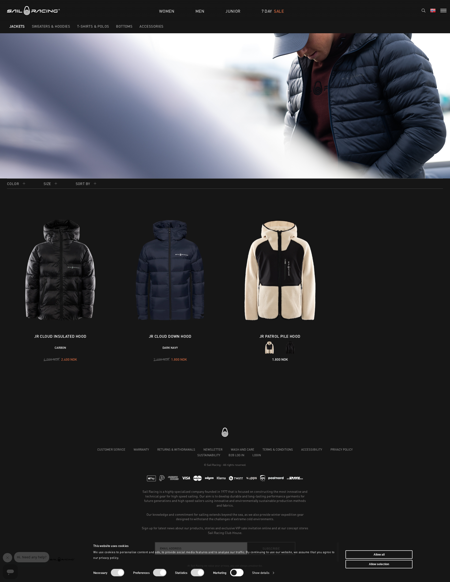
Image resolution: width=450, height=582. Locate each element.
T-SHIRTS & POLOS (93, 26)
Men (199, 11)
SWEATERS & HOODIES (51, 26)
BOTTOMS (124, 26)
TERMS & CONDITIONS (277, 449)
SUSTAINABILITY (208, 455)
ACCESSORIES (151, 26)
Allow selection (379, 564)
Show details (260, 573)
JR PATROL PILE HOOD (279, 336)
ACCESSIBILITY (311, 449)
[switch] (159, 572)
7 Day (273, 11)
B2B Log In (236, 455)
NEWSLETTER (212, 449)
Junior (232, 11)
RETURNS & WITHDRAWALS (176, 449)
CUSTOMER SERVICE (111, 449)
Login (256, 455)
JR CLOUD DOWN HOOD (170, 336)
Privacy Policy (341, 449)
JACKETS (17, 26)
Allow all (379, 554)
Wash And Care (242, 449)
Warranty (141, 449)
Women (166, 11)
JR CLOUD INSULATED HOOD (60, 336)
